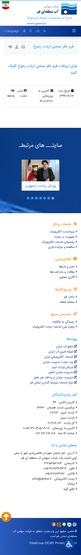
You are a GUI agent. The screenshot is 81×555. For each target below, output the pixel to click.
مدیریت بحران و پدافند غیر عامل (53, 377)
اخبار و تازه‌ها (67, 266)
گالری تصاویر (67, 277)
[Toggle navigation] (74, 31)
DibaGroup (37, 543)
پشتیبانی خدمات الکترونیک (58, 242)
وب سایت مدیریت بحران (58, 362)
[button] (53, 198)
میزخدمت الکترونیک (62, 231)
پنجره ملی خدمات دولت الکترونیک (54, 326)
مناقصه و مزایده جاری (61, 247)
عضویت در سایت (64, 237)
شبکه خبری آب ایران (60, 351)
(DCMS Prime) (54, 543)
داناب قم (69, 297)
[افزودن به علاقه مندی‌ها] (10, 47)
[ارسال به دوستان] (16, 47)
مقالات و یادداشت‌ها (62, 272)
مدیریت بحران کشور (60, 372)
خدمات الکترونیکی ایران (58, 357)
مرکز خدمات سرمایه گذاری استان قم (51, 382)
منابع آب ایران (64, 346)
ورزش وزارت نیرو (62, 367)
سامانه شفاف (67, 302)
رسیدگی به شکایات (63, 322)
